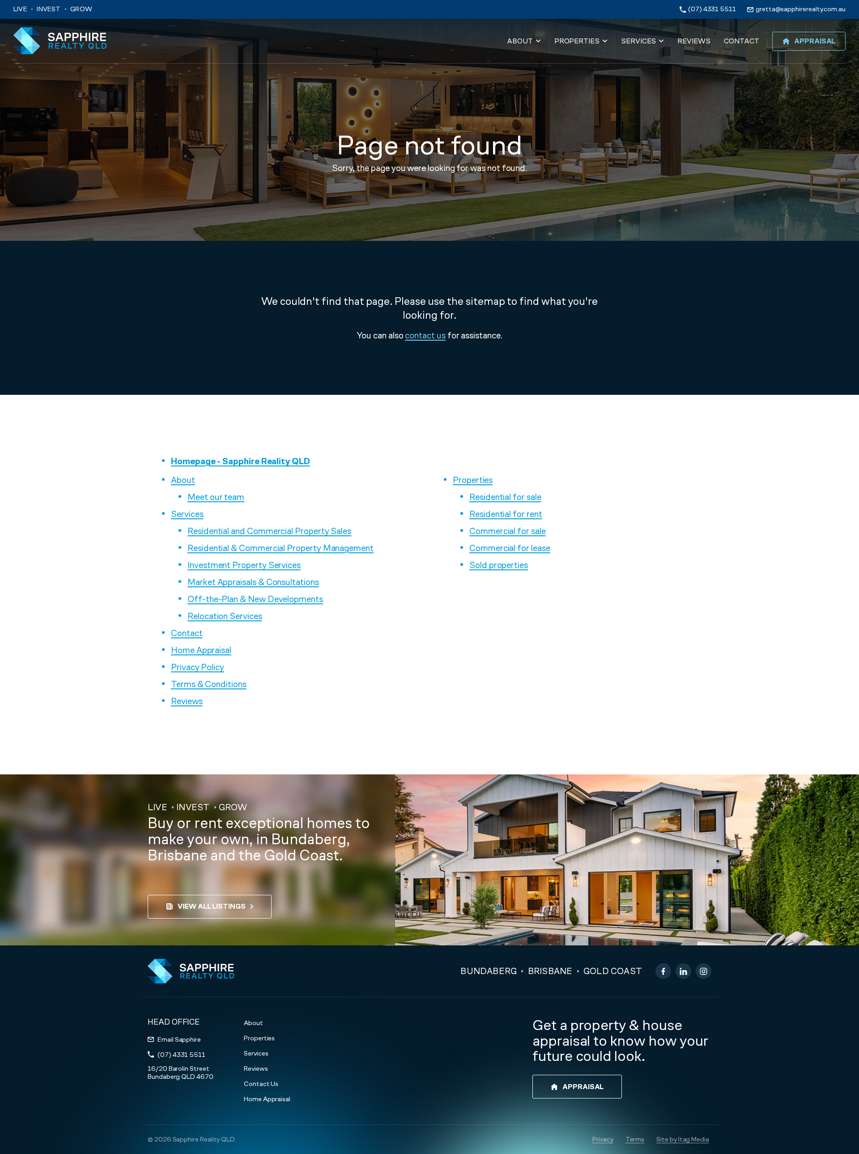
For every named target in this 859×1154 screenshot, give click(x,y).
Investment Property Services (244, 565)
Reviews (187, 701)
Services (187, 514)
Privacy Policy (197, 667)
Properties (473, 479)
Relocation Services (224, 616)
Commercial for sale (507, 531)
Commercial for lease (509, 548)
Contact (187, 633)
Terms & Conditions (209, 684)
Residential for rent (505, 514)
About (183, 479)
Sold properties (498, 565)
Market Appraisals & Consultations (253, 582)
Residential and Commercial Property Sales (269, 531)
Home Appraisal (201, 650)
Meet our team (215, 497)
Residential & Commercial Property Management (280, 548)
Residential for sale (505, 497)
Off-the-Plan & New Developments (255, 599)
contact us (425, 335)
